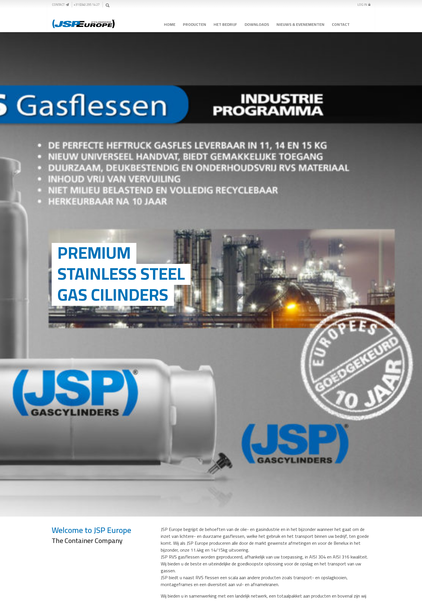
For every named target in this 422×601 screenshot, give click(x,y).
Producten (194, 24)
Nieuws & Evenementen (300, 24)
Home (169, 24)
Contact (59, 4)
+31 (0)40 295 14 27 (86, 4)
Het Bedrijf (225, 24)
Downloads (257, 24)
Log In (362, 4)
